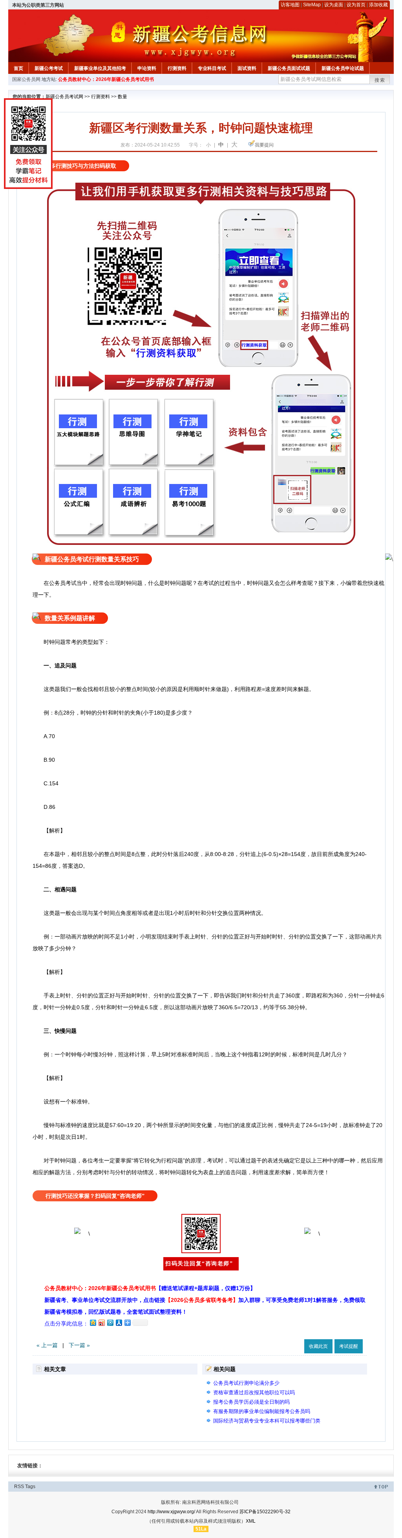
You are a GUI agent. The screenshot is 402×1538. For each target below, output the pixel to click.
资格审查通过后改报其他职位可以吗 (254, 1392)
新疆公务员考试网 (64, 96)
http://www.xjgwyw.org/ (171, 1511)
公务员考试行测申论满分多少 (246, 1383)
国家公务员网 (26, 79)
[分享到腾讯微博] (110, 1322)
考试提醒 (348, 1346)
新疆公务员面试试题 (289, 68)
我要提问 (264, 145)
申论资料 (146, 68)
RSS (19, 1486)
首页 (18, 68)
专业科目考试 (212, 68)
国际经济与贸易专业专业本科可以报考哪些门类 (266, 1421)
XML (251, 1521)
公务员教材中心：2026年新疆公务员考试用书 (106, 79)
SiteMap (312, 4)
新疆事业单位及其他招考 (100, 68)
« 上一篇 (47, 1345)
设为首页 (356, 4)
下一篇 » (79, 1345)
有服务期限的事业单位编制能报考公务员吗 (261, 1411)
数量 (122, 96)
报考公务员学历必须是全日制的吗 (251, 1402)
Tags (30, 1486)
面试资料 (247, 68)
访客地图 (290, 4)
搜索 (380, 80)
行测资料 (177, 68)
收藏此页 (318, 1346)
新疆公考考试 (49, 68)
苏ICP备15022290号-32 (265, 1511)
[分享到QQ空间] (92, 1322)
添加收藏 (378, 4)
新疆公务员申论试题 (343, 68)
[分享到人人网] (118, 1322)
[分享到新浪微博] (101, 1322)
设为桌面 (333, 4)
